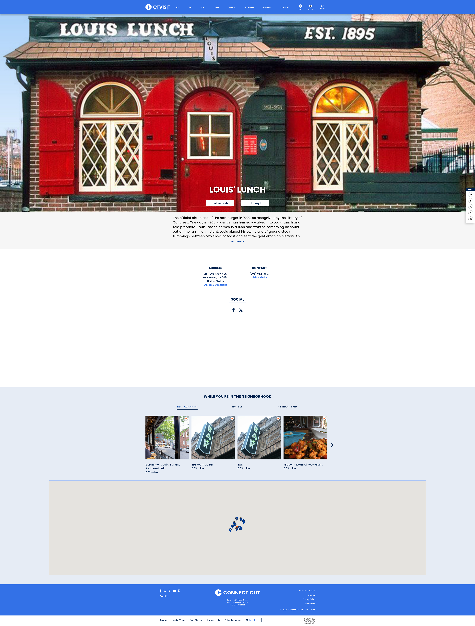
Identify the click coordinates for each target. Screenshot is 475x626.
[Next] (332, 444)
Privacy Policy (309, 599)
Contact (164, 620)
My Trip (310, 9)
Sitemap (311, 594)
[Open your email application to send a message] (470, 194)
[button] (235, 525)
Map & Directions (216, 285)
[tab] (187, 407)
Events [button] (231, 7)
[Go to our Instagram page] (169, 591)
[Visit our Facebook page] (233, 310)
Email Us (163, 596)
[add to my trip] (186, 418)
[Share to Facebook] (470, 200)
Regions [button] (267, 7)
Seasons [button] (284, 7)
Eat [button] (203, 7)
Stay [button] (190, 7)
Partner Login (213, 620)
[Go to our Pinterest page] (179, 591)
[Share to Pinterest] (470, 212)
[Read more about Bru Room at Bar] (213, 439)
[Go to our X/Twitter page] (164, 591)
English (252, 620)
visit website (220, 203)
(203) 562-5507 (259, 273)
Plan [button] (216, 7)
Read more (236, 241)
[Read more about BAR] (259, 439)
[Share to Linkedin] (470, 218)
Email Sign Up (196, 620)
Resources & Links (307, 590)
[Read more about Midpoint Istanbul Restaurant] (305, 439)
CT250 (300, 9)
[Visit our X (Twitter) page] (240, 310)
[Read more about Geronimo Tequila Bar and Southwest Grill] (167, 439)
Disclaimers (310, 603)
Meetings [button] (249, 7)
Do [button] (177, 7)
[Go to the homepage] (157, 7)
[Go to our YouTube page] (174, 591)
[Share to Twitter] (470, 206)
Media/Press (179, 620)
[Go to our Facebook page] (161, 591)
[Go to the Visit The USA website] (309, 620)
